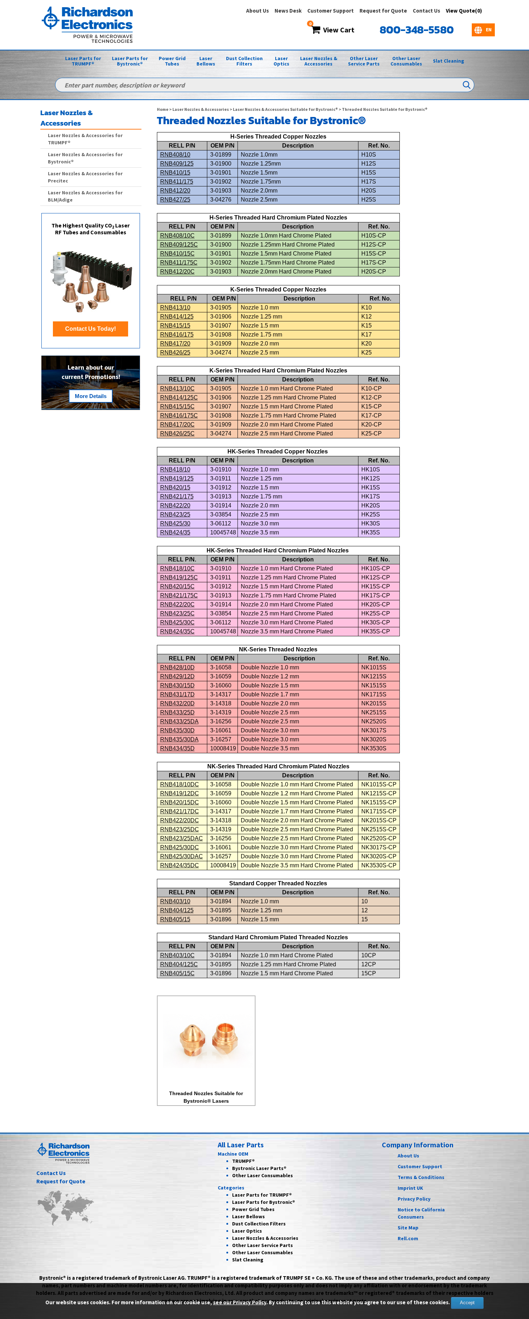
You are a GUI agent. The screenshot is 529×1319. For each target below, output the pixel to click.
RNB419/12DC (179, 793)
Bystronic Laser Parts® (259, 1168)
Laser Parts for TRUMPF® (83, 61)
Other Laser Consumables (406, 61)
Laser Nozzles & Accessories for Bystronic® (85, 158)
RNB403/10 (175, 901)
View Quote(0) (464, 10)
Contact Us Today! (90, 329)
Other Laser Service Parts (364, 61)
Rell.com (408, 1238)
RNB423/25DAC (181, 838)
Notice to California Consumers (421, 1213)
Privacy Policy (414, 1199)
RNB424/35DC (179, 865)
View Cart (337, 29)
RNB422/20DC (179, 820)
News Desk (288, 10)
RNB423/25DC (179, 829)
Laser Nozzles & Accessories (318, 61)
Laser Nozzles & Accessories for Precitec (85, 177)
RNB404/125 (177, 910)
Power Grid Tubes (172, 61)
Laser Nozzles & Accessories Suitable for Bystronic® (285, 109)
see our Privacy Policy (239, 1302)
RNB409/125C (179, 244)
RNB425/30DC (179, 847)
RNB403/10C (177, 955)
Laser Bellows (205, 61)
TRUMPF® (243, 1161)
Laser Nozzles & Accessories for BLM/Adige (85, 196)
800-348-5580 (417, 30)
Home (162, 109)
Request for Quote (383, 10)
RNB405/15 (175, 919)
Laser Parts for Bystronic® (130, 61)
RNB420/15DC (179, 802)
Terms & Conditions (421, 1177)
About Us (257, 10)
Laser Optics (281, 61)
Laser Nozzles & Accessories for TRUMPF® (85, 139)
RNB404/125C (179, 964)
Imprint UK (410, 1188)
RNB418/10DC (179, 784)
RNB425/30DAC (181, 856)
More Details (91, 396)
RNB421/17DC (179, 811)
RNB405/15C (177, 973)
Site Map (408, 1227)
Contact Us (426, 10)
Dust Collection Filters (244, 61)
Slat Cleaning (448, 61)
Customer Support (330, 10)
